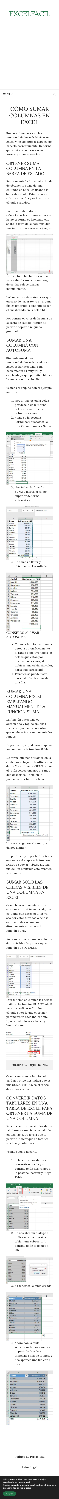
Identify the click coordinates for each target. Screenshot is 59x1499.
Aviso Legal (29, 1467)
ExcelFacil (29, 13)
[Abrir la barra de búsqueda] (54, 94)
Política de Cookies (29, 1477)
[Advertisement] (29, 58)
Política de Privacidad (30, 1456)
